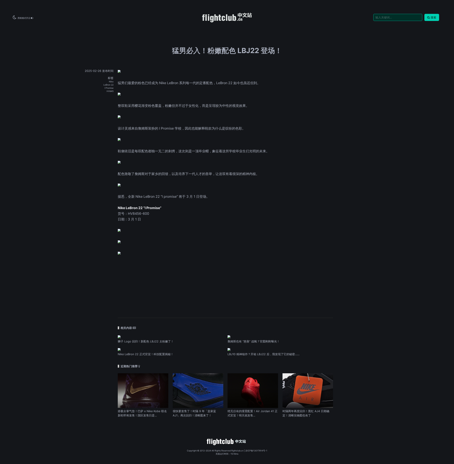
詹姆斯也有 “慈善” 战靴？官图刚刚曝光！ (254, 341)
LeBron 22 (108, 84)
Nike (111, 81)
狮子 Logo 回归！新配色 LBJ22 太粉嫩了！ (146, 341)
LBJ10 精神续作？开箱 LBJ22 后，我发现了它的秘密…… (264, 354)
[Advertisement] (225, 284)
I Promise (109, 88)
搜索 (433, 17)
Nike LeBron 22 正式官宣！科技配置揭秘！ (145, 354)
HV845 (110, 91)
